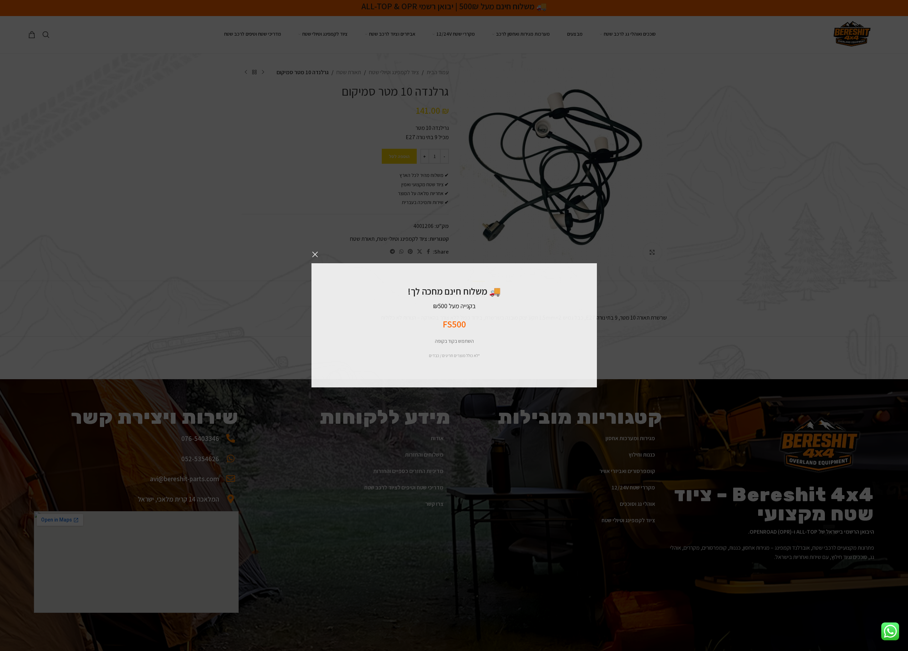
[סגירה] (315, 254)
